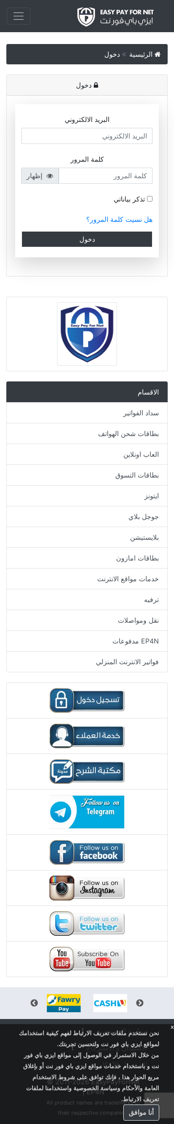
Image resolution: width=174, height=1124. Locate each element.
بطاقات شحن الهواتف (128, 433)
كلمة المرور (87, 159)
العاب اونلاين (141, 454)
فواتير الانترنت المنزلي (127, 661)
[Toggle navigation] (18, 16)
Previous (140, 1003)
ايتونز (151, 496)
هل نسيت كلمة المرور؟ (119, 219)
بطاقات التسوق (137, 475)
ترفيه (151, 599)
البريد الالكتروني (87, 119)
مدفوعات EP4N (135, 641)
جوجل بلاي (143, 516)
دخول (113, 54)
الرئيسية (142, 54)
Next (34, 1003)
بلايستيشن (144, 537)
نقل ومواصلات (138, 620)
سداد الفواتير (141, 413)
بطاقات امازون (137, 558)
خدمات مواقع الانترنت (128, 578)
